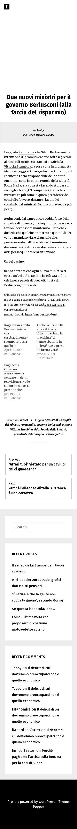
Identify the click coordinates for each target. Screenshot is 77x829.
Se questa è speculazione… (33, 609)
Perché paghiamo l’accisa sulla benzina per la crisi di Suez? (36, 757)
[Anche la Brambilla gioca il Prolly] (53, 341)
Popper (38, 807)
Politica (23, 420)
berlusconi (51, 420)
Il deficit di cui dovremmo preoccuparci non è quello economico (35, 674)
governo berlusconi (49, 425)
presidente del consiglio (29, 434)
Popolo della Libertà (53, 429)
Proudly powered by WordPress (31, 802)
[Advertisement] (38, 40)
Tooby (40, 130)
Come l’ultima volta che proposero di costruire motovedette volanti (30, 623)
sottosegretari (54, 434)
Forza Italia (28, 425)
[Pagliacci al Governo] (20, 381)
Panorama (26, 152)
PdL (36, 429)
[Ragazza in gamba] (20, 339)
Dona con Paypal (54, 304)
